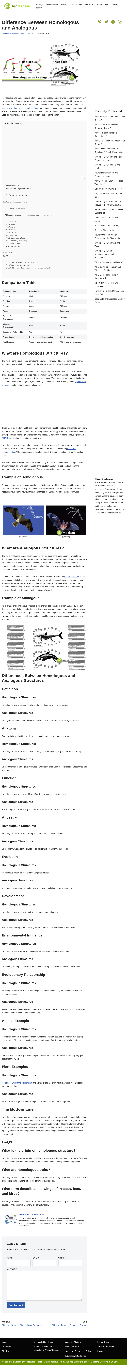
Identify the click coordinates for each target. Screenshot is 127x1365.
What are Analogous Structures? (18, 202)
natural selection (71, 576)
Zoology (114, 4)
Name (10, 1258)
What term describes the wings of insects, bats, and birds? (30, 268)
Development (13, 235)
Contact (100, 1351)
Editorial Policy (72, 1347)
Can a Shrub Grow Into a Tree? (108, 189)
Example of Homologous (18, 195)
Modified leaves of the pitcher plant (17, 1083)
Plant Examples (15, 246)
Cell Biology (76, 4)
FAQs (7, 256)
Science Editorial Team (44, 1342)
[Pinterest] (99, 22)
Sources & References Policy (78, 1351)
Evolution (12, 232)
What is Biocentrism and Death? (109, 262)
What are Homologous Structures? (18, 189)
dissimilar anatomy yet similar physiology (20, 108)
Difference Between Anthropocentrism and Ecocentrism (104, 254)
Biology (39, 4)
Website (61, 1258)
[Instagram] (120, 22)
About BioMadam (73, 1342)
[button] (41, 7)
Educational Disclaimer (75, 1356)
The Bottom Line (11, 253)
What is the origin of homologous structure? (24, 262)
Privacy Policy (103, 1342)
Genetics (89, 4)
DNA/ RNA (6, 438)
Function (12, 227)
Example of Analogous (17, 208)
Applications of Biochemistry (107, 226)
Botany (64, 4)
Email (35, 1258)
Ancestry (12, 230)
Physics (5, 1351)
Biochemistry (52, 4)
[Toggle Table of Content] (81, 178)
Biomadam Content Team (14, 33)
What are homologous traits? (19, 265)
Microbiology (102, 4)
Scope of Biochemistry (104, 230)
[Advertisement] (43, 150)
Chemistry (6, 1347)
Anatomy (12, 224)
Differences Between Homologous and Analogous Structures (28, 215)
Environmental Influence (17, 238)
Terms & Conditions (105, 1347)
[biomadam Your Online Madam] (17, 6)
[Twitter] (106, 22)
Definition (12, 222)
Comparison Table (12, 186)
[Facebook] (113, 22)
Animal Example (15, 243)
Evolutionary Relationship (18, 241)
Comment (12, 1269)
